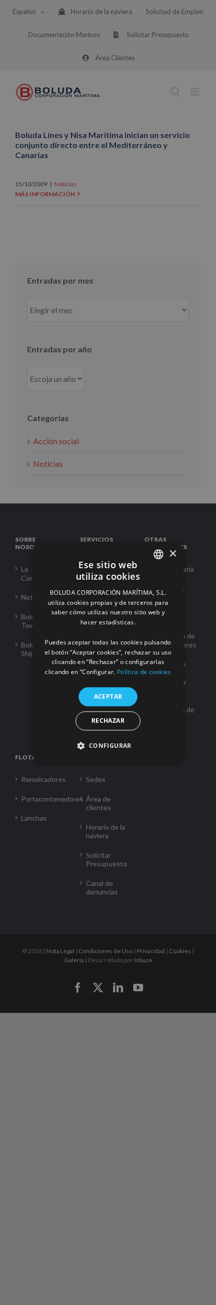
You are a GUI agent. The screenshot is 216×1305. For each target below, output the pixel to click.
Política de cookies (144, 672)
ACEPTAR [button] (108, 696)
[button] (107, 746)
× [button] (172, 554)
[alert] (108, 652)
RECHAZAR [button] (108, 721)
